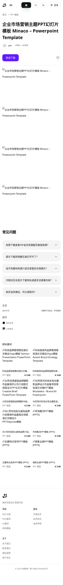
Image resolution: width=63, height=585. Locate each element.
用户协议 (6, 557)
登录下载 (10, 57)
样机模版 (6, 528)
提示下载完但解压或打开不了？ (22, 256)
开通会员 (37, 514)
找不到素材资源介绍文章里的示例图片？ (27, 268)
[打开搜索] (36, 5)
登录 (56, 5)
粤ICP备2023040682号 (39, 569)
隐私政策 (6, 552)
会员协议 (37, 518)
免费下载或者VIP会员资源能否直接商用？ (27, 245)
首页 (4, 14)
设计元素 (6, 514)
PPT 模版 (14, 14)
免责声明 (37, 523)
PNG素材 (6, 518)
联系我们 (6, 548)
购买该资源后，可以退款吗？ (21, 292)
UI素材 (5, 523)
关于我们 (6, 543)
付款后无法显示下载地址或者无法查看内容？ (29, 280)
